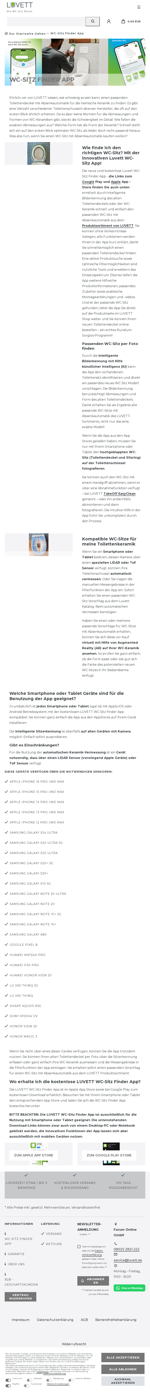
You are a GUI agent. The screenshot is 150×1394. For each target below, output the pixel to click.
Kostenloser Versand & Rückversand (75, 1185)
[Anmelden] (109, 21)
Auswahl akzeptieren (123, 1381)
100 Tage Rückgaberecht (123, 1185)
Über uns (16, 1264)
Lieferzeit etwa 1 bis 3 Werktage (26, 1185)
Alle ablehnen (123, 1369)
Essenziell (17, 1378)
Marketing (58, 1378)
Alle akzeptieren (122, 1357)
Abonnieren (95, 1280)
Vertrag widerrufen (20, 1296)
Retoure (54, 1244)
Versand (54, 1234)
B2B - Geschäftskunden (21, 1282)
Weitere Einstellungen (58, 1384)
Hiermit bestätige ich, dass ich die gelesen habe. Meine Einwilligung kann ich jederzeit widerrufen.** (94, 1257)
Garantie (16, 1254)
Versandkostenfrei (85, 1207)
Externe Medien (83, 1378)
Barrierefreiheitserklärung (116, 1320)
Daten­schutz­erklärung (55, 1320)
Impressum (20, 1320)
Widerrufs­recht (74, 1344)
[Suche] (93, 21)
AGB (84, 1320)
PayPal (15, 1384)
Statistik (38, 1378)
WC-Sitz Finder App (18, 1241)
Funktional (36, 1384)
